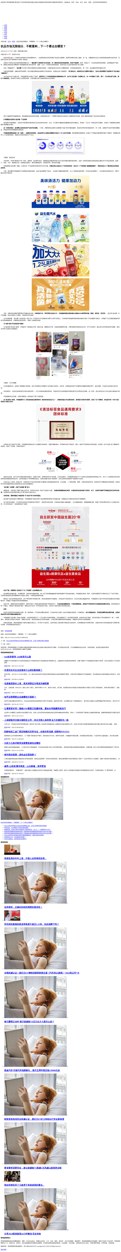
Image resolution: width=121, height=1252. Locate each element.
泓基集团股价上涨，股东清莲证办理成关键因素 (26, 683)
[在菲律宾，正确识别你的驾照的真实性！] (35, 903)
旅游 (5, 36)
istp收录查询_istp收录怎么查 (17, 657)
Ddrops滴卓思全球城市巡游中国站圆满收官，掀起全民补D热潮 (23, 835)
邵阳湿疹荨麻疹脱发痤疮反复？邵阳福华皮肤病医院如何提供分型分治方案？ (28, 831)
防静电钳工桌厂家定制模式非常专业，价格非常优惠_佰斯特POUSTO (36, 731)
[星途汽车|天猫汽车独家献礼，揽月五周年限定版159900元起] (35, 1066)
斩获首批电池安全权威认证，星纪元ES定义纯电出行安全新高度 (34, 1119)
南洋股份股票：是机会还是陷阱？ (20, 755)
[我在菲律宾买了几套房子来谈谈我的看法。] (12, 1181)
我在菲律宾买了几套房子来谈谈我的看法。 (24, 1185)
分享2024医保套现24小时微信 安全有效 (22, 1234)
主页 (9, 41)
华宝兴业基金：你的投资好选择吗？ (15, 839)
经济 (5, 30)
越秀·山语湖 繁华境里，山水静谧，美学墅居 (25, 766)
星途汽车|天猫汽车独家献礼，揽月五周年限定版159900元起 (32, 1070)
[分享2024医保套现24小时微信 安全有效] (35, 1229)
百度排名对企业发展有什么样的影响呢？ (23, 670)
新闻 (5, 27)
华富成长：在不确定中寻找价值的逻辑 (16, 827)
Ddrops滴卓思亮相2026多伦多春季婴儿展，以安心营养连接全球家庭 (27, 641)
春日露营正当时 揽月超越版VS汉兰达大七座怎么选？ (29, 1021)
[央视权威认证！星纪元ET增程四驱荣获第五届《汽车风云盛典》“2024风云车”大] (35, 969)
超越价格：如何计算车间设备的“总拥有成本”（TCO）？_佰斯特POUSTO (27, 829)
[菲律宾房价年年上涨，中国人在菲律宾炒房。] (12, 854)
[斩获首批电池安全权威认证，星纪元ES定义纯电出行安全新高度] (35, 1115)
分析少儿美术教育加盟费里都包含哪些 (22, 743)
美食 (5, 38)
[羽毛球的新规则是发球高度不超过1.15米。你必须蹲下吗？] (12, 920)
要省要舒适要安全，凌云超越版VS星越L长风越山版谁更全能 (32, 1168)
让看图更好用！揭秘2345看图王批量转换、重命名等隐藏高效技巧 (35, 708)
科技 (5, 32)
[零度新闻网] (23, 22)
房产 (5, 34)
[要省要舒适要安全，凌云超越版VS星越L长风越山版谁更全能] (35, 1164)
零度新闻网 (8, 631)
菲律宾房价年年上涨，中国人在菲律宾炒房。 (25, 858)
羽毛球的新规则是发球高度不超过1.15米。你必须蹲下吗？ (31, 924)
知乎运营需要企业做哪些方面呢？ (20, 697)
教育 (5, 29)
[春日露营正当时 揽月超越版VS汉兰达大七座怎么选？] (35, 1017)
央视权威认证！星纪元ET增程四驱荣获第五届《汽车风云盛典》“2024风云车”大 (41, 973)
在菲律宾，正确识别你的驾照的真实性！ (23, 907)
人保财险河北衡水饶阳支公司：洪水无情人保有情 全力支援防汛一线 (36, 720)
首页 (5, 25)
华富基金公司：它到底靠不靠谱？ (15, 837)
